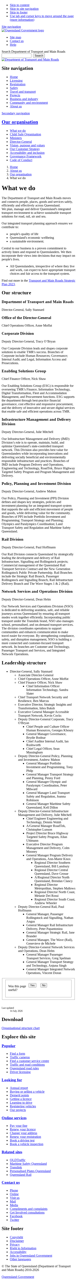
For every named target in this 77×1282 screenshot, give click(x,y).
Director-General (21, 141)
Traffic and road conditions (27, 1064)
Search (39, 55)
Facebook (16, 1216)
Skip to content (19, 5)
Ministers (16, 138)
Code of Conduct (21, 160)
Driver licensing (20, 1072)
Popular (8, 1046)
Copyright (16, 1237)
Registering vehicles (23, 1106)
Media (14, 1205)
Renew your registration (25, 1136)
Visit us (15, 1197)
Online (14, 1194)
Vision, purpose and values (27, 145)
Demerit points (19, 1095)
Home (14, 167)
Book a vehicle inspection (26, 1144)
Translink (16, 1167)
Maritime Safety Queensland (28, 1163)
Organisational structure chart (21, 1028)
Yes (32, 985)
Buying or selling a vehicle (27, 1091)
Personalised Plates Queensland (30, 1171)
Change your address (23, 1133)
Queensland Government (18, 1277)
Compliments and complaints (28, 1209)
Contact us (17, 41)
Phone (14, 1190)
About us (16, 170)
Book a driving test (22, 1140)
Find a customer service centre (29, 1061)
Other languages (20, 1259)
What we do (18, 130)
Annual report (19, 1088)
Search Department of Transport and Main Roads (33, 51)
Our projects (18, 1110)
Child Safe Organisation (25, 134)
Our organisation (20, 122)
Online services (14, 1118)
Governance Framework (25, 156)
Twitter (14, 1220)
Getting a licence (21, 1099)
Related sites (12, 1152)
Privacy (15, 1244)
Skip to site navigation (24, 8)
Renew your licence (23, 1129)
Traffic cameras (20, 1057)
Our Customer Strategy (25, 149)
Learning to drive (21, 1102)
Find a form (17, 1053)
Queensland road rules (24, 1068)
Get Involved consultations (27, 1212)
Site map (15, 37)
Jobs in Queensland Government (31, 1255)
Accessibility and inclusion (27, 152)
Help (13, 44)
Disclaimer (17, 1241)
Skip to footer (19, 12)
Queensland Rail (20, 1174)
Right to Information (23, 1248)
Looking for (12, 1080)
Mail (13, 1201)
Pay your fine (18, 1125)
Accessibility (18, 1252)
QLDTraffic (17, 1160)
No (43, 985)
